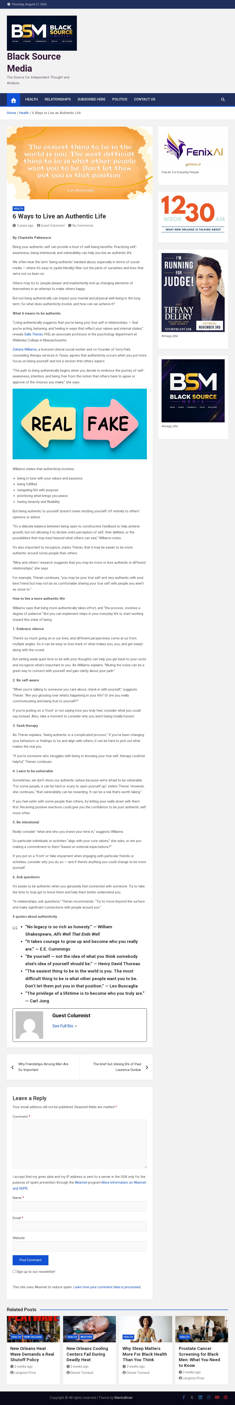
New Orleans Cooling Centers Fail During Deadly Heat (87, 1354)
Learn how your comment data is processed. (107, 1287)
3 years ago (25, 225)
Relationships (58, 99)
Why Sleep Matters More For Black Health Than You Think (145, 1354)
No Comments (83, 225)
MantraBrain (124, 1398)
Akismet (81, 1182)
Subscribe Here (91, 99)
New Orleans (33, 1336)
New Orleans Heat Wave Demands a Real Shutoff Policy (32, 1354)
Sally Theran (33, 334)
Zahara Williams (25, 349)
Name (18, 1198)
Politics (119, 99)
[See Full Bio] (76, 1026)
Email (18, 1218)
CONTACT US (144, 99)
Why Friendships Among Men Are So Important (43, 1067)
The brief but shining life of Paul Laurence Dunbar (117, 1067)
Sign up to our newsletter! (36, 1272)
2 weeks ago (23, 1366)
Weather (86, 1336)
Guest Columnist (53, 225)
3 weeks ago (136, 1366)
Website (19, 1238)
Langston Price (25, 1372)
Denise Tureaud (81, 1372)
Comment (21, 1117)
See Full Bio (62, 1025)
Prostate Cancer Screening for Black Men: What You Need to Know (199, 1357)
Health (18, 208)
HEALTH (31, 99)
